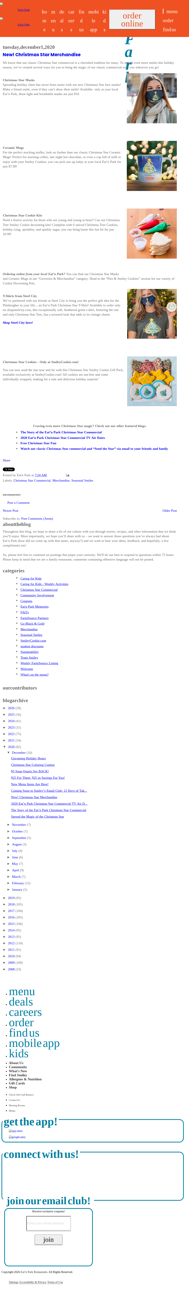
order (168, 20)
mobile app (93, 20)
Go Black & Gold (32, 623)
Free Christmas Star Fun (38, 443)
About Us (16, 1063)
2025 (12, 714)
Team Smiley (29, 657)
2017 (12, 911)
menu (53, 20)
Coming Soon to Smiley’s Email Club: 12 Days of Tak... (49, 791)
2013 (12, 937)
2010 (12, 956)
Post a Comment (18, 503)
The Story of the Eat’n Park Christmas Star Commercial (61, 432)
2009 (12, 962)
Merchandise (61, 480)
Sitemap (13, 1282)
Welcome (26, 669)
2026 (12, 708)
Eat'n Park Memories (34, 606)
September (19, 838)
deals (61, 20)
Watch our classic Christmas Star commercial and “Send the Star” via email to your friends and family (94, 449)
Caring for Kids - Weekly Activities (44, 584)
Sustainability (29, 652)
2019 (12, 898)
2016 (12, 917)
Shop (13, 1087)
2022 (12, 734)
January (17, 889)
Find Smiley (18, 1075)
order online (132, 19)
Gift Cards (17, 1083)
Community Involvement (37, 595)
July (15, 851)
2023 (12, 727)
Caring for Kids (31, 578)
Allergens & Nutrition (25, 1079)
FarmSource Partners (34, 618)
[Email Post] (66, 475)
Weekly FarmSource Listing (39, 663)
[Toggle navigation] (163, 11)
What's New (18, 1071)
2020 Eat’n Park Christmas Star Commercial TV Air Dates (62, 438)
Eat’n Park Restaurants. (34, 1272)
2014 (12, 930)
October (18, 831)
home (44, 20)
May (15, 864)
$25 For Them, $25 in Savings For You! (38, 778)
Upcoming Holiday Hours (28, 758)
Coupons (26, 601)
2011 (12, 950)
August (17, 844)
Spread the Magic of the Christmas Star (37, 816)
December (19, 752)
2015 (12, 924)
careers (71, 20)
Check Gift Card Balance (21, 1094)
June (15, 857)
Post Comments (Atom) (37, 518)
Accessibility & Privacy (33, 1282)
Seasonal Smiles (82, 480)
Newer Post (10, 510)
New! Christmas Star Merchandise (42, 55)
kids (104, 20)
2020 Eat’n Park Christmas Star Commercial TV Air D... (49, 803)
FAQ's (24, 612)
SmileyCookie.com (33, 640)
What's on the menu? (34, 674)
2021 (12, 740)
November (19, 825)
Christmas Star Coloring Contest (33, 765)
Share (6, 460)
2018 (12, 904)
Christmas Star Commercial (32, 480)
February (18, 883)
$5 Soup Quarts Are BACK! (30, 771)
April (16, 870)
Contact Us (14, 1100)
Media (12, 1111)
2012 (12, 943)
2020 (12, 747)
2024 (12, 721)
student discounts (32, 646)
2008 (12, 969)
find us (81, 20)
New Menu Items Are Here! (30, 784)
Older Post (170, 510)
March (17, 876)
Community (18, 1067)
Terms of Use (55, 1282)
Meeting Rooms (17, 1105)
